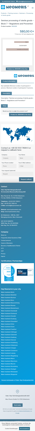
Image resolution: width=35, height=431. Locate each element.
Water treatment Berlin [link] (7, 292)
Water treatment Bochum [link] (8, 297)
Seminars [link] (22, 13)
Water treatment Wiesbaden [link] (9, 371)
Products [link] (3, 13)
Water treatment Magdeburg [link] (9, 355)
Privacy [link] (3, 253)
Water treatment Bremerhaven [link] (10, 308)
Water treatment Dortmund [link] (9, 313)
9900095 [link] (14, 26)
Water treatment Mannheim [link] (9, 361)
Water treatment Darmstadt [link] (9, 311)
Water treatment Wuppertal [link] (9, 374)
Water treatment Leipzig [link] (8, 353)
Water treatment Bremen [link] (8, 305)
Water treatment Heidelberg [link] (9, 342)
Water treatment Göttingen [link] (9, 332)
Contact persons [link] (6, 240)
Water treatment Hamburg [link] (8, 337)
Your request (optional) (8, 170)
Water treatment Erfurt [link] (7, 324)
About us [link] (3, 235)
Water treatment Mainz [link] (8, 358)
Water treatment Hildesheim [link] (9, 345)
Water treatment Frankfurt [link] (8, 329)
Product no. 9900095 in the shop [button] (17, 69)
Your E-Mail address (25, 162)
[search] (28, 5)
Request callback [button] (26, 179)
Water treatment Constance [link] (9, 350)
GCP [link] (2, 251)
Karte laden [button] (17, 405)
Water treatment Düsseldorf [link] (9, 321)
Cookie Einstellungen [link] (11, 428)
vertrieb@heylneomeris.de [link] (13, 205)
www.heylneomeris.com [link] (14, 209)
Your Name (22, 154)
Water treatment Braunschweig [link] (10, 303)
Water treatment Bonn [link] (7, 300)
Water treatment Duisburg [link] (8, 318)
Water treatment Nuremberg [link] (9, 366)
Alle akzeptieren (24, 428)
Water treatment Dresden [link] (8, 316)
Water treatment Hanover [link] (8, 340)
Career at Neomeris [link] (7, 243)
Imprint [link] (3, 256)
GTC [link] (2, 248)
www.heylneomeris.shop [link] (12, 211)
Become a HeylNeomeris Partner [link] (10, 245)
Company (4, 154)
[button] (32, 9)
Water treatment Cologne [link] (8, 348)
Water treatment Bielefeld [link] (8, 295)
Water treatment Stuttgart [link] (8, 369)
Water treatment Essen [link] (8, 326)
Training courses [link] (13, 13)
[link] (17, 111)
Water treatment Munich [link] (8, 364)
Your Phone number (7, 162)
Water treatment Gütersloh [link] (9, 334)
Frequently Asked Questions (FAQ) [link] (11, 237)
